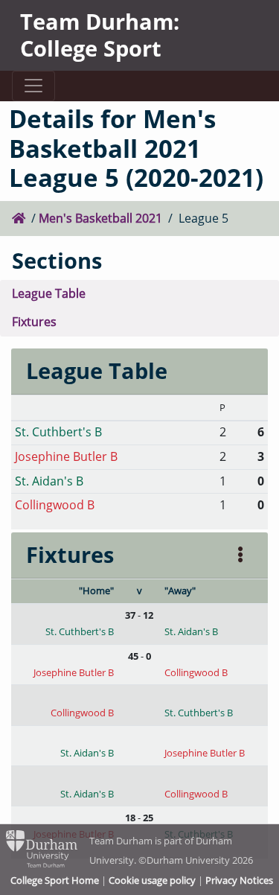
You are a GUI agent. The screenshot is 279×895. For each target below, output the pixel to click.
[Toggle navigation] (33, 86)
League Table (49, 293)
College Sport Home (54, 880)
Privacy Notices (239, 880)
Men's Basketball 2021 (100, 218)
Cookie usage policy (152, 880)
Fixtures (34, 321)
